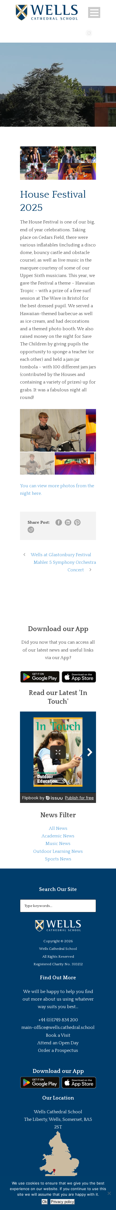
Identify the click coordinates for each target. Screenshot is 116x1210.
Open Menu (94, 12)
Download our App (58, 1071)
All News (58, 828)
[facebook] (73, 32)
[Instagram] (89, 32)
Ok (44, 1202)
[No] (109, 1193)
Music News (58, 843)
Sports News (58, 859)
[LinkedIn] (97, 32)
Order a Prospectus (58, 1050)
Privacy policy (62, 1202)
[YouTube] (81, 32)
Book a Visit (58, 1035)
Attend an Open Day (58, 1042)
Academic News (58, 836)
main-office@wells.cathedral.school (58, 1027)
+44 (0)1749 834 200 (58, 1019)
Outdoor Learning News (58, 851)
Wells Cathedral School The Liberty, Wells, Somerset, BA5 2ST (58, 1119)
